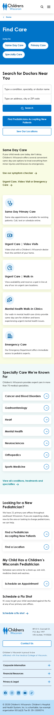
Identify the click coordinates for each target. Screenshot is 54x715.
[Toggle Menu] (49, 7)
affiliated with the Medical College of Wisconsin (25, 655)
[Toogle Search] (42, 7)
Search (29, 108)
